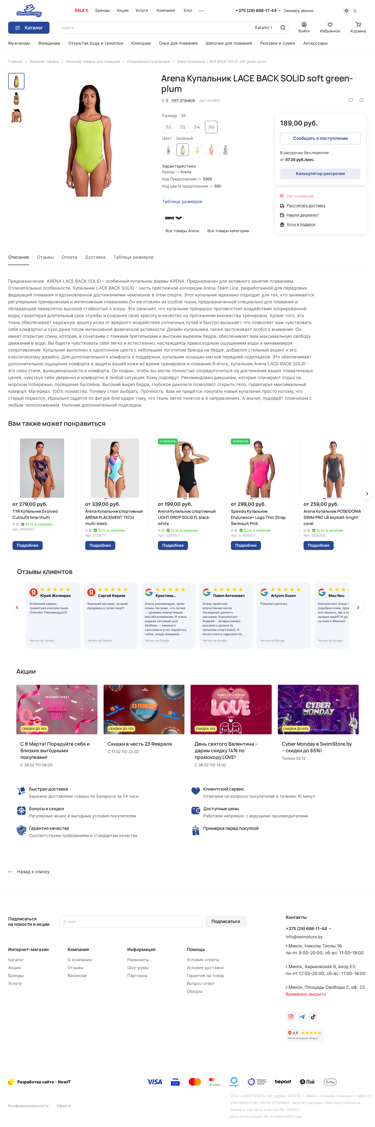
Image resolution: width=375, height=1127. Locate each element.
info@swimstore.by (304, 936)
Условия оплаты (203, 959)
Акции (14, 967)
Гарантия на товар (205, 975)
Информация (141, 949)
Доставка (95, 257)
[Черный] (168, 150)
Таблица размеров (182, 201)
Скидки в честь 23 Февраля (140, 744)
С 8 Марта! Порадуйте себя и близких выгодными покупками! (55, 750)
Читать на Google (157, 640)
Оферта (64, 1106)
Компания (78, 949)
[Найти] (283, 28)
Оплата (69, 257)
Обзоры (194, 991)
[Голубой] (225, 150)
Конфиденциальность (28, 1106)
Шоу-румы (138, 967)
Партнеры (137, 975)
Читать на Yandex (42, 640)
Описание (18, 257)
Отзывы (45, 257)
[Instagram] (291, 1017)
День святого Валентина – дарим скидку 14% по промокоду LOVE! (226, 750)
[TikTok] (313, 1017)
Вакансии (77, 975)
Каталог (16, 959)
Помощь (196, 949)
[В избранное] (350, 99)
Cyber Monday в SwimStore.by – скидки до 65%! (317, 747)
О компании (80, 959)
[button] (367, 494)
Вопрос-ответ (201, 983)
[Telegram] (302, 1017)
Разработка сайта (35, 1081)
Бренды (16, 975)
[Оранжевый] (211, 150)
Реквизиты (138, 959)
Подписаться (225, 921)
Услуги (15, 983)
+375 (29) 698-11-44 (256, 10)
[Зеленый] (197, 150)
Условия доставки (205, 967)
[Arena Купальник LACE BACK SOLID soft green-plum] (89, 135)
